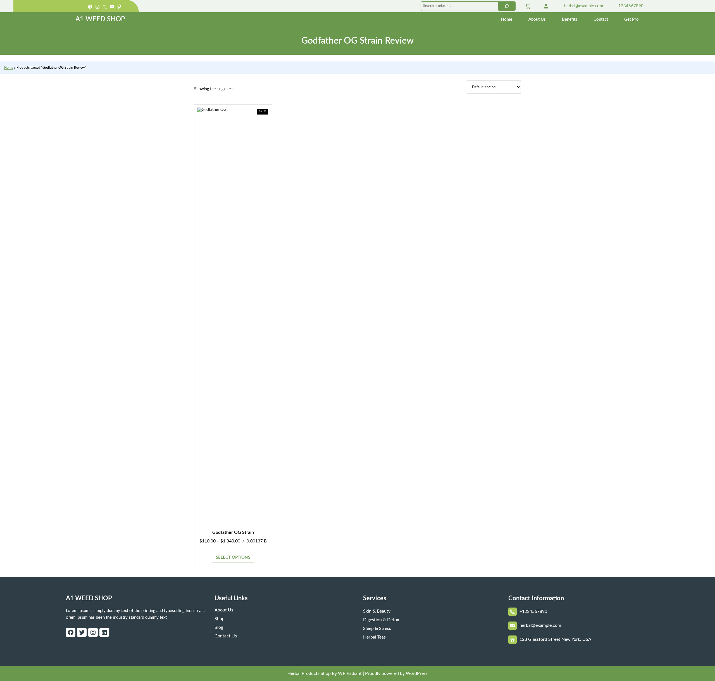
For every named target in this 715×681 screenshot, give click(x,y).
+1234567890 (629, 6)
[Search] (506, 6)
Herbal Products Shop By (312, 673)
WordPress (417, 673)
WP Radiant (349, 673)
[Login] (545, 6)
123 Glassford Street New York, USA (555, 639)
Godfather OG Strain (233, 532)
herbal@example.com (583, 6)
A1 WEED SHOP (100, 19)
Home (8, 67)
